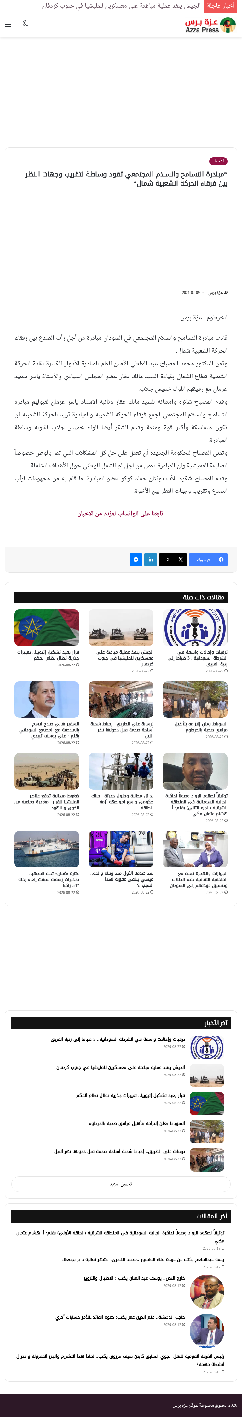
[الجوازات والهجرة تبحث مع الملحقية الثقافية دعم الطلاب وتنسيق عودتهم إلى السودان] (195, 849)
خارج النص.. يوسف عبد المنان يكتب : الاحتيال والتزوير (134, 1278)
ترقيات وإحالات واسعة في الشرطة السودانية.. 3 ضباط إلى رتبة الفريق (198, 658)
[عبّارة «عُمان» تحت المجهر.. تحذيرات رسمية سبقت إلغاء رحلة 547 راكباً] (46, 849)
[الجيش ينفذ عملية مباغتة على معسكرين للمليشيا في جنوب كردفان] (121, 627)
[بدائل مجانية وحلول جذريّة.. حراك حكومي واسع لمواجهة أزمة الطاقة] (121, 771)
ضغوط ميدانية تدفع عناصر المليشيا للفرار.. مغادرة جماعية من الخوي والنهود (46, 802)
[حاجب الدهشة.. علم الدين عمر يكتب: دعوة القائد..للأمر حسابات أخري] (207, 1331)
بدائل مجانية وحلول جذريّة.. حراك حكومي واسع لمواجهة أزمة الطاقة (122, 802)
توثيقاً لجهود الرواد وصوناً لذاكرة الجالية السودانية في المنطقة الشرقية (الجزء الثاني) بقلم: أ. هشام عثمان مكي (196, 805)
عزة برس (215, 293)
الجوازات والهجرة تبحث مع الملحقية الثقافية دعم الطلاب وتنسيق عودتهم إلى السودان (199, 879)
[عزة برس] (211, 25)
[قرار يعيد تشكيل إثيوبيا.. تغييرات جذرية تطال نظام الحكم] (46, 627)
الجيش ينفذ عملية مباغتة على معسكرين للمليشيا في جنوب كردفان (121, 6)
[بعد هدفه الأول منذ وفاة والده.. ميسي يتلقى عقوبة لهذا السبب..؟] (121, 849)
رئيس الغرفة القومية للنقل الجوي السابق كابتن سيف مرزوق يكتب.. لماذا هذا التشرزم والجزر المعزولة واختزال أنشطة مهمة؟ (120, 1360)
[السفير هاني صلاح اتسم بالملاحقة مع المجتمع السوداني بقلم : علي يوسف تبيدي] (46, 699)
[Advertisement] (121, 87)
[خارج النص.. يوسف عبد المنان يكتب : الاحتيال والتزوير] (207, 1292)
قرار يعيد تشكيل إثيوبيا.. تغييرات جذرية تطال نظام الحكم (48, 655)
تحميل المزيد (121, 1184)
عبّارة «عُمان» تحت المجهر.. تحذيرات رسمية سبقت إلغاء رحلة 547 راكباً (48, 879)
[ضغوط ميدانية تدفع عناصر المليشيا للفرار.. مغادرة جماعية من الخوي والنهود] (46, 771)
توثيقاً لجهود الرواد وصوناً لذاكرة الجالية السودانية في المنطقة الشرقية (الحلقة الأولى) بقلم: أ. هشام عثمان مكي (120, 1237)
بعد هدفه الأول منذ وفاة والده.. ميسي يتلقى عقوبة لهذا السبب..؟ (121, 879)
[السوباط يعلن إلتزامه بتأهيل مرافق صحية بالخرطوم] (195, 699)
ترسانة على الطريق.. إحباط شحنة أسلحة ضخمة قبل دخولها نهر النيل (121, 730)
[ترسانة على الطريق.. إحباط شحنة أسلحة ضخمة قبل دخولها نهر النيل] (121, 699)
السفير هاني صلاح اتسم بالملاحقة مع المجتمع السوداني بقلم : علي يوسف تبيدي (49, 730)
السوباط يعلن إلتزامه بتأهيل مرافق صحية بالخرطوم (201, 727)
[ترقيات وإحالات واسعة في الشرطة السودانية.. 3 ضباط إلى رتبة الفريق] (195, 627)
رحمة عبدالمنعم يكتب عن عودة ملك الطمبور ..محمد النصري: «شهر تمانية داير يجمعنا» (142, 1259)
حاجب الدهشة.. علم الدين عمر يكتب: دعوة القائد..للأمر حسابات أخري (120, 1317)
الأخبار (218, 161)
